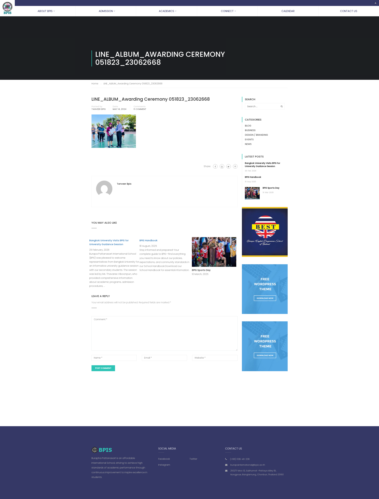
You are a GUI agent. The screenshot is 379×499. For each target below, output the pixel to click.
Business (250, 130)
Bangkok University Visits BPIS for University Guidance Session (262, 165)
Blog (248, 125)
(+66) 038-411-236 (240, 459)
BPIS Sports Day (201, 270)
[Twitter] (228, 166)
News (248, 144)
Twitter (193, 459)
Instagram (164, 465)
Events (249, 139)
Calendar (288, 11)
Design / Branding (256, 135)
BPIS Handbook (148, 240)
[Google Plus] (222, 166)
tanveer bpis (98, 109)
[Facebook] (215, 166)
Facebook (164, 459)
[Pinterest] (235, 166)
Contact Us (348, 11)
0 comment (140, 109)
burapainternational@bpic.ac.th (247, 464)
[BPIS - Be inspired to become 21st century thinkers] (7, 8)
